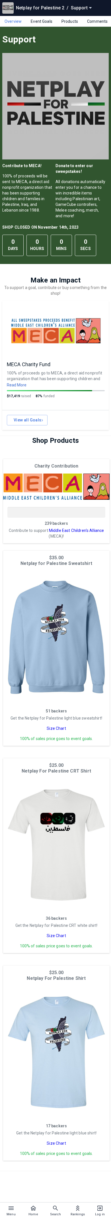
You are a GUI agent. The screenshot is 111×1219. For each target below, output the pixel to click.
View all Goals (28, 420)
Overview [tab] (13, 21)
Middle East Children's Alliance (76, 530)
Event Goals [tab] (41, 21)
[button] (56, 486)
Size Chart (56, 728)
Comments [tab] (97, 21)
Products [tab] (69, 21)
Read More (16, 385)
